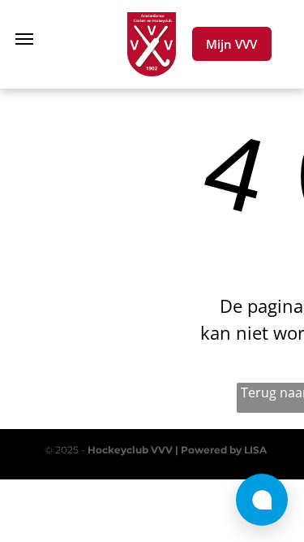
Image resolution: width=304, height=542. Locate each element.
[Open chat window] (262, 500)
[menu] (24, 39)
